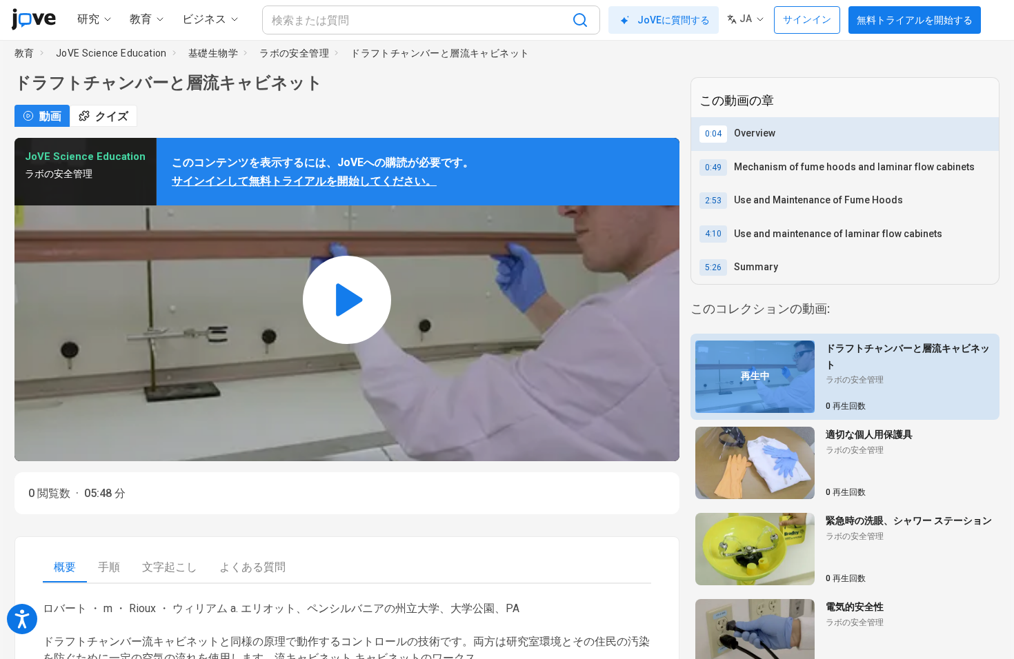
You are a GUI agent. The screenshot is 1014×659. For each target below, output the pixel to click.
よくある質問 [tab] (252, 567)
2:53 (713, 200)
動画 (50, 116)
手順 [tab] (109, 567)
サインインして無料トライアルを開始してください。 (304, 180)
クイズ (111, 116)
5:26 (713, 267)
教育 (24, 53)
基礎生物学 (213, 53)
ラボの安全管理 (294, 53)
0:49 (713, 167)
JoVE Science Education (111, 53)
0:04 (713, 134)
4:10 (713, 234)
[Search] (580, 20)
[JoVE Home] (33, 19)
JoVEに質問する (673, 20)
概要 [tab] (65, 567)
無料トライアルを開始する (915, 20)
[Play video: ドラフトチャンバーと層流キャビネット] (346, 299)
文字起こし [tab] (169, 567)
